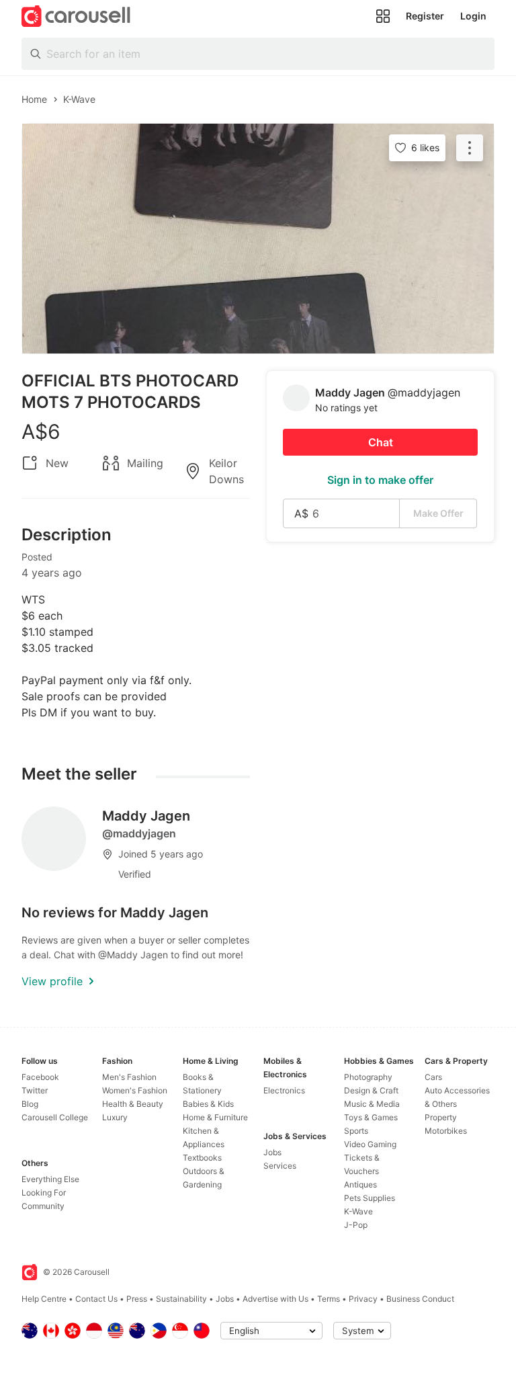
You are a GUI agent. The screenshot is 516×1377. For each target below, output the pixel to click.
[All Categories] (383, 16)
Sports (356, 1131)
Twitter (35, 1090)
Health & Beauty (132, 1104)
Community (43, 1206)
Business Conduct (420, 1299)
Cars (433, 1077)
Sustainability (181, 1299)
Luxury (115, 1117)
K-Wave (358, 1211)
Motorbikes (446, 1131)
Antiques (360, 1184)
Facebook (40, 1077)
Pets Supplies (369, 1198)
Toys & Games (371, 1117)
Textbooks (202, 1158)
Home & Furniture (215, 1117)
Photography (368, 1077)
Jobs (272, 1152)
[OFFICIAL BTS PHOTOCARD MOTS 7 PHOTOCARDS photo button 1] (258, 238)
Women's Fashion (134, 1090)
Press (136, 1299)
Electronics (284, 1090)
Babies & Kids (208, 1104)
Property (441, 1117)
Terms (328, 1299)
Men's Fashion (129, 1077)
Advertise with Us (275, 1299)
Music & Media (372, 1104)
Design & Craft (371, 1090)
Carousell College (55, 1117)
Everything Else (50, 1179)
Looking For (44, 1192)
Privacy (363, 1299)
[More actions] (469, 147)
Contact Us (96, 1299)
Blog (30, 1104)
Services (279, 1166)
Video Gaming (370, 1144)
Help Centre (44, 1299)
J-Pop (356, 1225)
